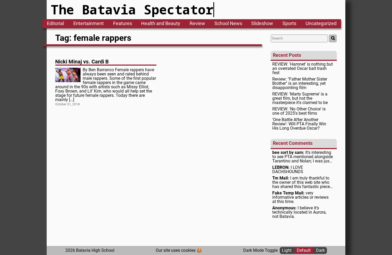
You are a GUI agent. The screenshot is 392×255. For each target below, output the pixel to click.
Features (122, 23)
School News (228, 23)
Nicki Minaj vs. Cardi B (82, 61)
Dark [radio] (320, 250)
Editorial (55, 23)
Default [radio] (304, 250)
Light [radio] (287, 250)
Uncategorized (321, 23)
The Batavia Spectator (132, 9)
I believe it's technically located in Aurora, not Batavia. (299, 212)
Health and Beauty (160, 23)
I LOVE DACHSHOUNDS (287, 169)
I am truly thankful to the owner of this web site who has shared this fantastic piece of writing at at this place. (301, 182)
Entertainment (88, 23)
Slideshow (262, 23)
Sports (289, 23)
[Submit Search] (333, 38)
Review (197, 23)
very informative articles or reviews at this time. (300, 197)
